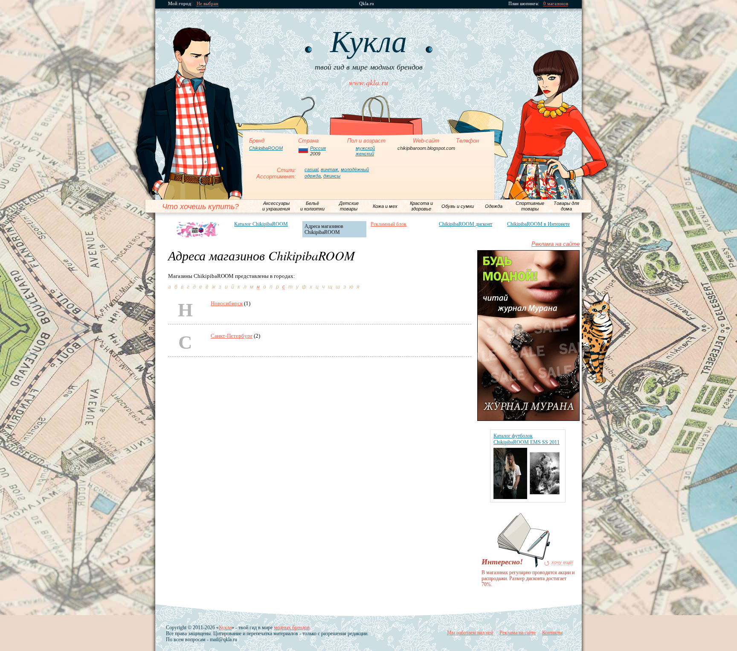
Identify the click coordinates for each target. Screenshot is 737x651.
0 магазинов (555, 3)
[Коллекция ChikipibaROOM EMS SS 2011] (527, 497)
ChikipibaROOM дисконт (465, 224)
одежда (313, 175)
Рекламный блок (388, 224)
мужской (365, 148)
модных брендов (292, 628)
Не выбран (207, 3)
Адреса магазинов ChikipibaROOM (324, 229)
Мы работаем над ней (470, 632)
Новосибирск (227, 303)
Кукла (225, 628)
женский (365, 153)
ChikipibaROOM (266, 148)
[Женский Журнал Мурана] (528, 419)
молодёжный (355, 169)
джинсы (331, 175)
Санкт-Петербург (231, 336)
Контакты (552, 632)
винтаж (329, 169)
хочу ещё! (562, 562)
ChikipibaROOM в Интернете (538, 224)
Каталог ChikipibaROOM (261, 224)
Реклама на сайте (555, 244)
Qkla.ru (366, 3)
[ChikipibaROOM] (198, 229)
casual (311, 169)
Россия (318, 148)
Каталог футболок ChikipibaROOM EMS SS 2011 (526, 439)
